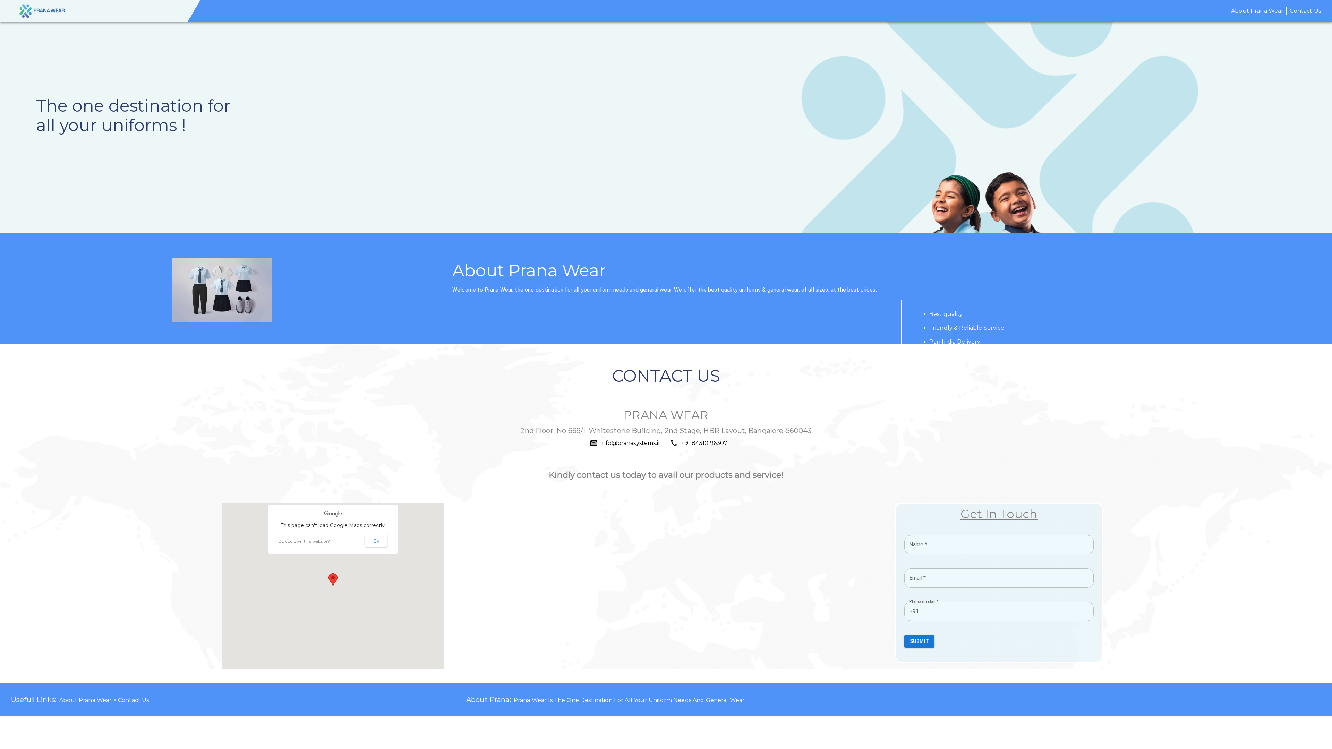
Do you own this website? (304, 541)
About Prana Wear (1257, 11)
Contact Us (1305, 11)
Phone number (924, 601)
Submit (919, 641)
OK (376, 541)
